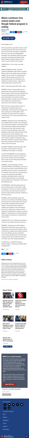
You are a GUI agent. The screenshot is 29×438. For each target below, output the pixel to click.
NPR (7, 249)
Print (26, 31)
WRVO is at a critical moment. (12, 356)
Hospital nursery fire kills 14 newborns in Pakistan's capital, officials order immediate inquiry (8, 303)
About (4, 414)
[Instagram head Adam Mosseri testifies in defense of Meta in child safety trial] (20, 318)
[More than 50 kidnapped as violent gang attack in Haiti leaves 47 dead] (8, 318)
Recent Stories (7, 290)
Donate (24, 2)
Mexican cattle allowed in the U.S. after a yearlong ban (8, 339)
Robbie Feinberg (5, 30)
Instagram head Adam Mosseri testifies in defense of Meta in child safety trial (20, 326)
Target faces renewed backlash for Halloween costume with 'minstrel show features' (20, 303)
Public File (5, 426)
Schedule (5, 417)
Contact (4, 423)
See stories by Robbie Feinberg (9, 279)
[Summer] (14, 9)
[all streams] (27, 436)
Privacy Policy (6, 429)
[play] (2, 436)
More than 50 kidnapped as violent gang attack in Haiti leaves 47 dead (8, 326)
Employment (6, 420)
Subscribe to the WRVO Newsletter (11, 389)
